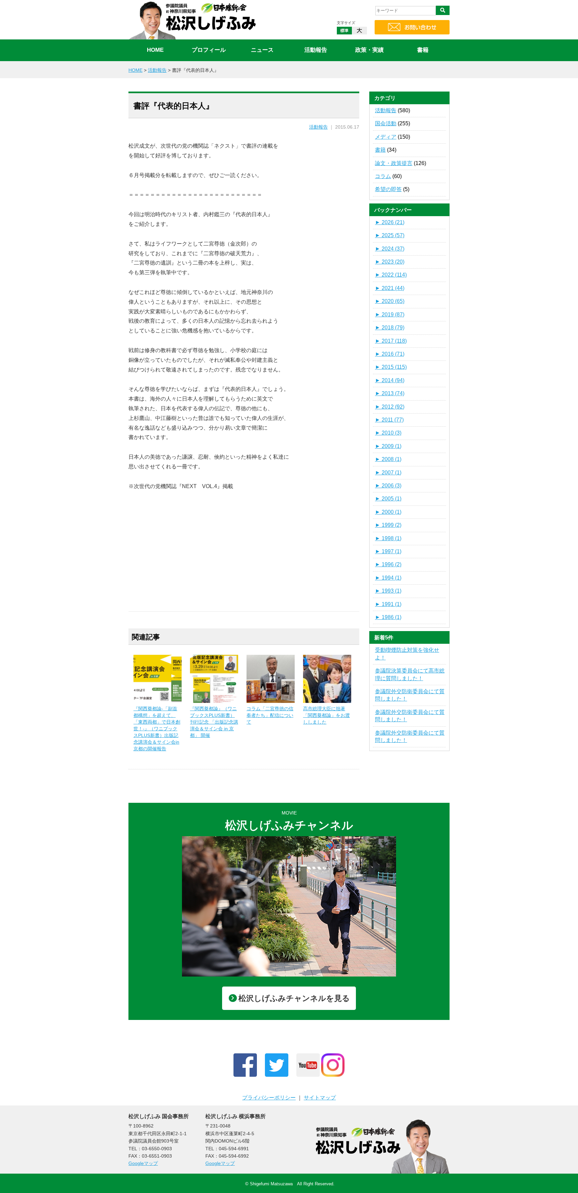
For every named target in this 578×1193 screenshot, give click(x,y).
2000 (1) (388, 512)
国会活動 (385, 123)
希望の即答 (388, 189)
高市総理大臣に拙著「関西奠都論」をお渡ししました (326, 715)
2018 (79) (389, 327)
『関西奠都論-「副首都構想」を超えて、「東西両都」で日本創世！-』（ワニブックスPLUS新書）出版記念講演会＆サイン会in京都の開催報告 (156, 729)
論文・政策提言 (393, 163)
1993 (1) (388, 591)
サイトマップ (320, 1097)
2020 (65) (389, 301)
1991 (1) (388, 604)
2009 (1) (388, 446)
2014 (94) (389, 380)
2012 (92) (389, 407)
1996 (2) (388, 564)
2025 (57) (389, 235)
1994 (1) (388, 578)
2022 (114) (391, 275)
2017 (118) (391, 341)
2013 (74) (389, 393)
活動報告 (315, 50)
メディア (385, 137)
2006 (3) (388, 485)
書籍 (422, 50)
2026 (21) (389, 222)
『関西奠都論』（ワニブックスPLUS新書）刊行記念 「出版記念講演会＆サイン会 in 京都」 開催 (214, 722)
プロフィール (209, 50)
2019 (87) (389, 314)
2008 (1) (388, 459)
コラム (383, 176)
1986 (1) (388, 617)
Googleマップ (143, 1163)
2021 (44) (389, 288)
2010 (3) (388, 433)
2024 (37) (389, 249)
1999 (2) (388, 525)
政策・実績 (369, 50)
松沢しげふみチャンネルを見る (294, 998)
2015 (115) (391, 367)
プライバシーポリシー (269, 1097)
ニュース (262, 50)
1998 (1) (388, 538)
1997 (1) (388, 551)
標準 (344, 30)
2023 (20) (389, 262)
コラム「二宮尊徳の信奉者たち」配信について (270, 715)
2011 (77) (389, 420)
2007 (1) (388, 472)
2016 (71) (389, 354)
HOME (155, 50)
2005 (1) (388, 498)
